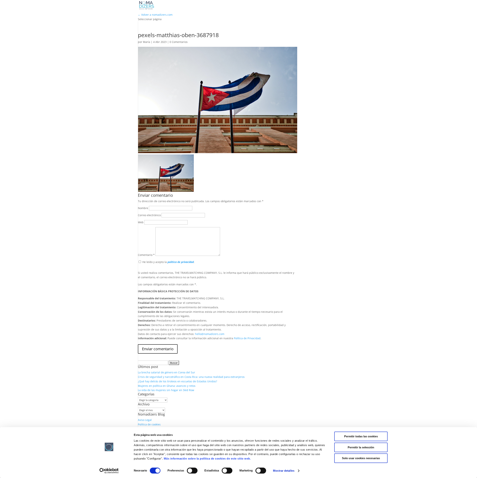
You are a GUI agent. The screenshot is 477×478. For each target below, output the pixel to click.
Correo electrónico (149, 215)
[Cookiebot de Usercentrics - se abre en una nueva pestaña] (109, 471)
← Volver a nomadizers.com (155, 14)
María (146, 42)
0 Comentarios (179, 42)
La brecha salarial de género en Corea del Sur (166, 372)
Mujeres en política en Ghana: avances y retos (166, 386)
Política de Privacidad (247, 338)
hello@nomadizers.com (209, 334)
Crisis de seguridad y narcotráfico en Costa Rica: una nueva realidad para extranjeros (191, 377)
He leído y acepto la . (168, 262)
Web (140, 222)
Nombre (143, 208)
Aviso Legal (145, 420)
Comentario (146, 255)
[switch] (192, 471)
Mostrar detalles (283, 470)
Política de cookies (149, 424)
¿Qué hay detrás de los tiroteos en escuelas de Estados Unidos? (177, 381)
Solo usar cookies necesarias (361, 458)
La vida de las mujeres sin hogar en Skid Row (166, 390)
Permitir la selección (361, 447)
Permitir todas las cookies (361, 436)
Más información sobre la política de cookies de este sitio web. (207, 458)
